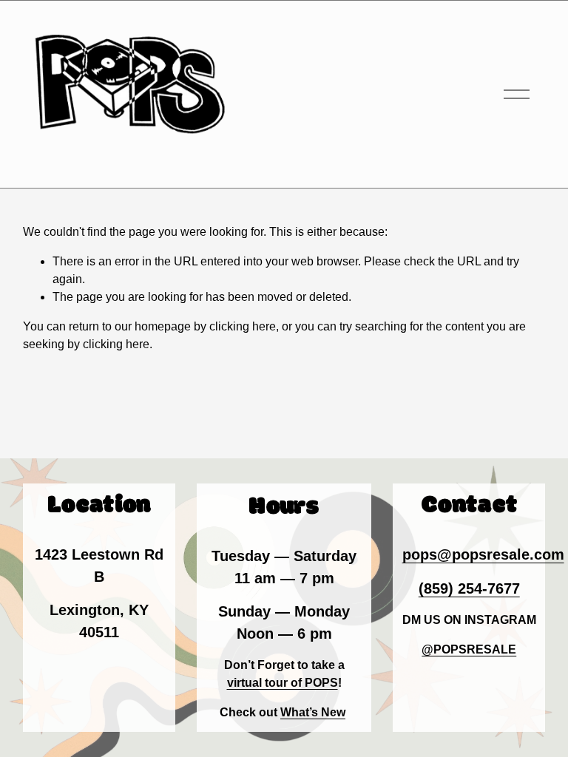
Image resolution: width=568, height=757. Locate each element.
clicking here (242, 326)
